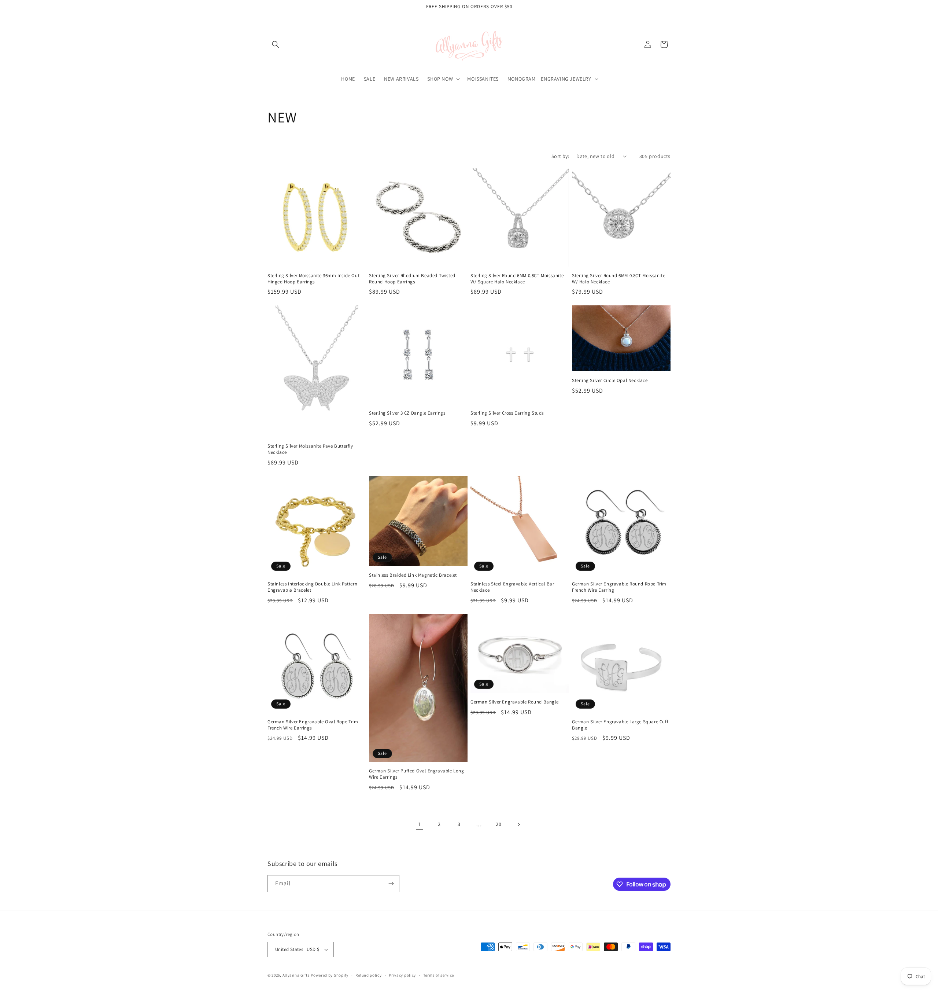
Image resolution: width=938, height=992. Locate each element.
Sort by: (560, 156)
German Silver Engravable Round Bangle (514, 702)
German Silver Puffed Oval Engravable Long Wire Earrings (416, 774)
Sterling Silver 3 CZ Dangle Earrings (407, 413)
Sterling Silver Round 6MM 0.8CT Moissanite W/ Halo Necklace (618, 279)
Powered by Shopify (329, 975)
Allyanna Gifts (296, 975)
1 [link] (419, 824)
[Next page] (518, 824)
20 (498, 824)
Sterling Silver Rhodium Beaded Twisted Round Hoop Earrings (412, 279)
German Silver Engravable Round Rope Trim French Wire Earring (619, 587)
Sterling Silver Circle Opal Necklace (610, 380)
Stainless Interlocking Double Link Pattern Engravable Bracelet (312, 587)
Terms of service (438, 975)
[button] (275, 44)
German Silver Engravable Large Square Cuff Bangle (620, 725)
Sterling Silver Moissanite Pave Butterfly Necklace (310, 449)
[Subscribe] (391, 883)
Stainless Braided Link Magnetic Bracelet (413, 575)
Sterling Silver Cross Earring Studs (507, 413)
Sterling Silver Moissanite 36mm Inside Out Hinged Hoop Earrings (313, 279)
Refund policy (368, 975)
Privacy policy (402, 975)
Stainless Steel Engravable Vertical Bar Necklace (512, 587)
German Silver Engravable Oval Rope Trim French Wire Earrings (312, 725)
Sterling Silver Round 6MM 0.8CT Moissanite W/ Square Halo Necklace (517, 279)
